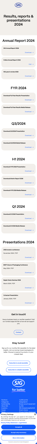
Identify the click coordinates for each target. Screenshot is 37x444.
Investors (4, 408)
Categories (5, 402)
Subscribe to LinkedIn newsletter (18, 370)
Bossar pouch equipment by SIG (27, 405)
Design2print (23, 402)
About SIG (4, 406)
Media (3, 412)
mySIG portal (23, 400)
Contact (18, 332)
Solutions (4, 400)
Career (3, 410)
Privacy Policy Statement (27, 412)
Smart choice (23, 410)
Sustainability (5, 404)
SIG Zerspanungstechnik (27, 408)
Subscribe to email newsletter (18, 363)
